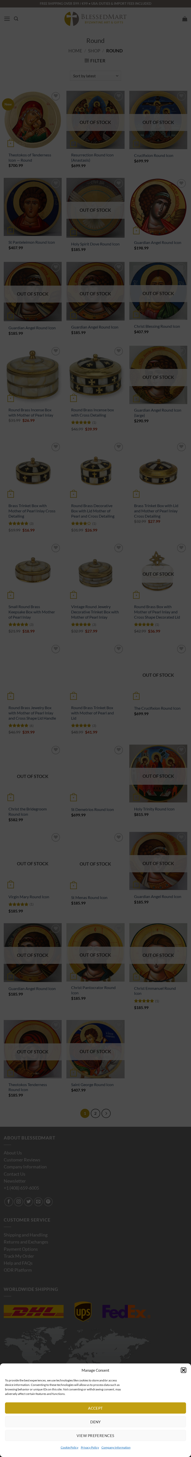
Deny (95, 1422)
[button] (183, 1370)
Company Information (116, 1447)
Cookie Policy (69, 1447)
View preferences (95, 1435)
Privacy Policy (90, 1447)
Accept (95, 1408)
